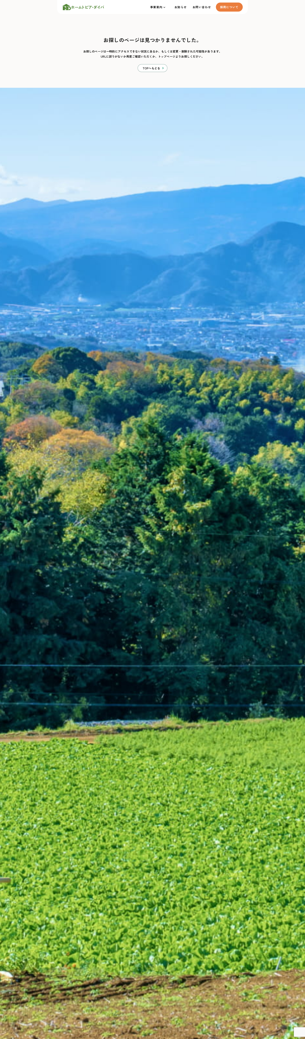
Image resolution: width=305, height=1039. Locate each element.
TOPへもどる (151, 68)
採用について (229, 7)
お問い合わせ (202, 7)
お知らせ (180, 7)
